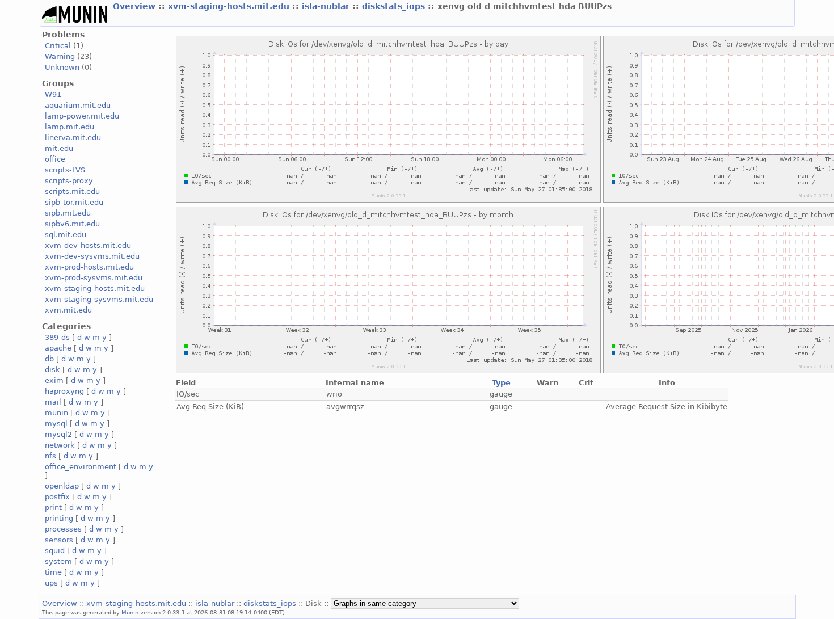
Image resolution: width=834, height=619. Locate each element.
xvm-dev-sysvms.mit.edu (92, 256)
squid (55, 550)
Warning (60, 56)
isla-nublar (327, 6)
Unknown (62, 67)
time (53, 572)
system (58, 561)
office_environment (80, 466)
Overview (135, 6)
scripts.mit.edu (72, 191)
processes (63, 529)
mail (53, 402)
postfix (57, 496)
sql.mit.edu (65, 234)
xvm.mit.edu (68, 310)
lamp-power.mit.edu (82, 116)
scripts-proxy (69, 180)
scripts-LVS (65, 170)
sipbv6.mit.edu (72, 224)
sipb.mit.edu (68, 213)
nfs (50, 456)
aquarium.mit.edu (78, 105)
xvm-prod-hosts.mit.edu (89, 267)
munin (56, 413)
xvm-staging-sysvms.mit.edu (99, 299)
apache (58, 348)
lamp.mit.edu (69, 127)
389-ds (57, 337)
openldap (62, 486)
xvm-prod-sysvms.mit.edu (93, 277)
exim (54, 380)
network (60, 445)
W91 (53, 94)
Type (501, 382)
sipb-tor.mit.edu (74, 202)
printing (59, 518)
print (53, 507)
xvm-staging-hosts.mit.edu (230, 6)
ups (51, 583)
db (49, 359)
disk (52, 369)
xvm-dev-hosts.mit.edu (88, 245)
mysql (56, 423)
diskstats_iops (395, 6)
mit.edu (59, 148)
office (55, 159)
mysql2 (58, 434)
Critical (58, 45)
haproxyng (64, 391)
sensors (59, 540)
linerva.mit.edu (73, 137)
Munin (129, 612)
